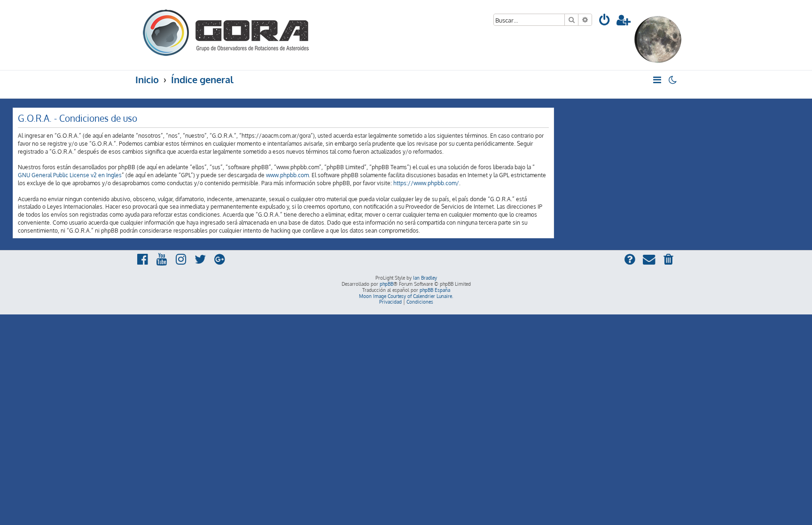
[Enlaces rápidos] (658, 80)
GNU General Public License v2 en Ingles (70, 175)
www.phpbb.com (287, 175)
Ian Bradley (425, 278)
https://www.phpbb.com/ (426, 183)
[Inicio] (226, 31)
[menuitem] (605, 21)
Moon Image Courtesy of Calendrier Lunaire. (406, 296)
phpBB (386, 284)
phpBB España (435, 290)
